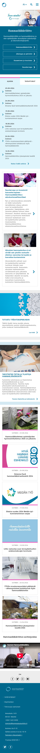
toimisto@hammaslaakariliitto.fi (16, 724)
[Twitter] (17, 679)
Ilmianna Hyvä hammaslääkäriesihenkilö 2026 (21, 106)
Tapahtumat (30, 81)
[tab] (10, 81)
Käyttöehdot (9, 702)
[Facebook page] (10, 748)
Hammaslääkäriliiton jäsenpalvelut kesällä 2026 (20, 614)
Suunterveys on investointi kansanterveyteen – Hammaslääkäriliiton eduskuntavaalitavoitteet (20, 201)
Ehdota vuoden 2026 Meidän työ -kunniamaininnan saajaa (20, 500)
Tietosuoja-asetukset (12, 707)
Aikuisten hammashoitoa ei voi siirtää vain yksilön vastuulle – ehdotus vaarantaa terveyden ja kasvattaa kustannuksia (20, 259)
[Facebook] (12, 679)
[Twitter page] (5, 748)
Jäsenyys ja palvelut (24, 54)
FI (25, 4)
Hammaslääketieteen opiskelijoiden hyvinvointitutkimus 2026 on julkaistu (20, 425)
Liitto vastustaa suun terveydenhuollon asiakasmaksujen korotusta (20, 537)
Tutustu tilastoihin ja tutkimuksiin (23, 399)
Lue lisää (32, 332)
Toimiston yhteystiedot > (13, 735)
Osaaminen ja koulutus (23, 61)
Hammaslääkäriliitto (24, 47)
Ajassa (10, 81)
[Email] (28, 679)
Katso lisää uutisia (18, 164)
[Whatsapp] (22, 679)
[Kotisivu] (4, 4)
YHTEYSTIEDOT (9, 697)
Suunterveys (27, 67)
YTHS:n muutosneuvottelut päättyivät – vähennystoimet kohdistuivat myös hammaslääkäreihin (19, 143)
